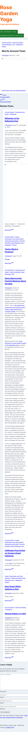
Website (2, 709)
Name (2, 697)
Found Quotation (5, 96)
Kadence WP (10, 727)
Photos (4, 46)
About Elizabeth (7, 31)
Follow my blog (18, 35)
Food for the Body (20, 607)
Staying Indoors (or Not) (15, 614)
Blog (2, 31)
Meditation (19, 44)
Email (2, 703)
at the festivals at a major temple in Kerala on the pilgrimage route (15, 343)
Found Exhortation (5, 101)
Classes (14, 31)
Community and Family (12, 241)
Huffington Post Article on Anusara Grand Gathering (15, 553)
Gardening (9, 609)
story (10, 563)
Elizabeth (6, 55)
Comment (3, 691)
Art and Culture (6, 42)
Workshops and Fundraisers (7, 35)
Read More (9, 230)
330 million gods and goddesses (12, 90)
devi (24, 90)
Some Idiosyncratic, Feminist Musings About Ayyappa (15, 281)
